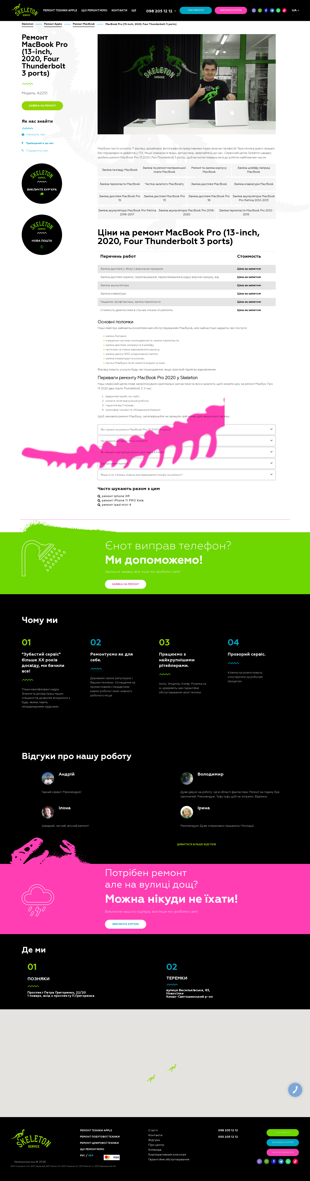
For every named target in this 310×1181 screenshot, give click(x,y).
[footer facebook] (273, 1161)
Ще (133, 10)
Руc (82, 1155)
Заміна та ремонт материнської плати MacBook (164, 170)
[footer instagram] (266, 1161)
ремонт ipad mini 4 (116, 505)
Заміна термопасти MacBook (120, 184)
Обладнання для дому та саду (98, 480)
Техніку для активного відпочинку (96, 528)
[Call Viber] (254, 10)
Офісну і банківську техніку (94, 512)
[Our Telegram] (281, 1161)
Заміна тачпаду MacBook (119, 170)
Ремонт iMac (51, 472)
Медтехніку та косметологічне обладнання (92, 536)
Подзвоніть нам (37, 150)
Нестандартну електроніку (90, 551)
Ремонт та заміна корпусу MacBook (209, 170)
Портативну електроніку (97, 486)
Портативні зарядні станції (94, 460)
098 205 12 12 (159, 11)
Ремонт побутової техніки (100, 1137)
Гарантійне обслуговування (142, 486)
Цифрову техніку (92, 471)
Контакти (119, 10)
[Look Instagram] (260, 10)
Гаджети (87, 499)
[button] (172, 1068)
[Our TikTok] (284, 10)
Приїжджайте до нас (40, 143)
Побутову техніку (92, 466)
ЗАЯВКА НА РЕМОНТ (42, 106)
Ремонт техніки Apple (60, 10)
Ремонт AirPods (53, 481)
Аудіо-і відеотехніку (94, 491)
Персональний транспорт (98, 475)
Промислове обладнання (98, 522)
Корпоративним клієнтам (147, 481)
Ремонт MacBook (54, 477)
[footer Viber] (259, 1161)
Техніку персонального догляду (97, 544)
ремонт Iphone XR (116, 496)
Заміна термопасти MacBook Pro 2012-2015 (246, 212)
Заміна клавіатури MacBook (253, 184)
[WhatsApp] (278, 10)
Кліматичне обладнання (97, 495)
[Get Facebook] (266, 10)
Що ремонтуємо (94, 10)
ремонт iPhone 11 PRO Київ (123, 500)
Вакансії (136, 477)
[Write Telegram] (272, 10)
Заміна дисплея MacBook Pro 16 (209, 198)
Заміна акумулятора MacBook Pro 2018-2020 (186, 212)
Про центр (138, 472)
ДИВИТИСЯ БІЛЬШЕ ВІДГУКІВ (196, 844)
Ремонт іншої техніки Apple (57, 491)
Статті (135, 459)
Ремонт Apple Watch (56, 485)
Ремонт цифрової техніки (99, 1143)
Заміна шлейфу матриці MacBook (253, 170)
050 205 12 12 (228, 1137)
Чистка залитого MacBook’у (164, 184)
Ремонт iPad (50, 464)
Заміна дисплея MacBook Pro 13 (164, 198)
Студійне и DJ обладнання (90, 505)
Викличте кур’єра (125, 924)
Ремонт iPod (51, 468)
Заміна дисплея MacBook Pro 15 (119, 198)
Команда (137, 464)
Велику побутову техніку (97, 518)
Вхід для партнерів (144, 492)
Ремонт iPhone (52, 459)
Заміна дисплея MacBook (209, 184)
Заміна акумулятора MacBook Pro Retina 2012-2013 (253, 198)
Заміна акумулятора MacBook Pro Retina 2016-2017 (127, 212)
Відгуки (136, 468)
